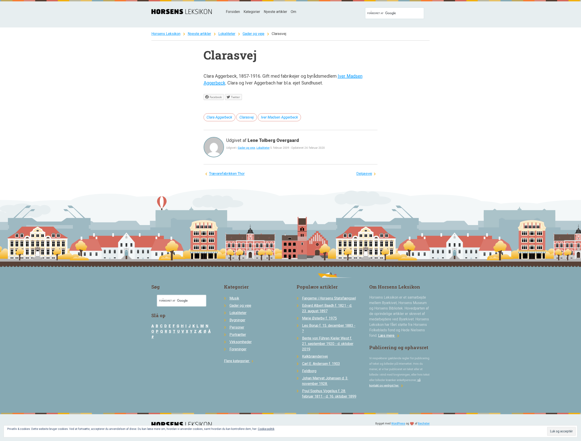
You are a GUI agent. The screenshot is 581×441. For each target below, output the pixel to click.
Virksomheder (240, 342)
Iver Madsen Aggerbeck (279, 117)
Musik (234, 298)
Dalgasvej (364, 174)
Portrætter (237, 334)
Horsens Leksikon (165, 34)
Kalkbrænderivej (315, 356)
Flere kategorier (239, 361)
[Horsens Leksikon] (181, 13)
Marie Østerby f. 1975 (319, 318)
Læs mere (389, 335)
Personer (236, 327)
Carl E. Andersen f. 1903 (321, 364)
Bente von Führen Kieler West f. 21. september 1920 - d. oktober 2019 (327, 343)
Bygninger (237, 320)
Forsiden (233, 12)
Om (293, 12)
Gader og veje (253, 34)
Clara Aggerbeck (219, 117)
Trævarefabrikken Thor (227, 174)
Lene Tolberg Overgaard (273, 140)
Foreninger (237, 349)
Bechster (424, 423)
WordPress (398, 423)
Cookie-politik (266, 429)
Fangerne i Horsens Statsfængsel (329, 298)
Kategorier (252, 12)
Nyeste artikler (275, 12)
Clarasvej (246, 117)
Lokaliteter (226, 34)
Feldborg (309, 371)
